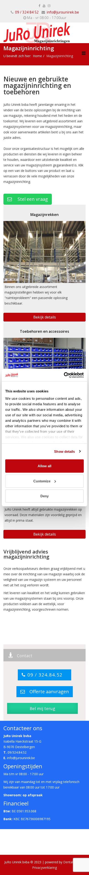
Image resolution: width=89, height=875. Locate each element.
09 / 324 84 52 (27, 12)
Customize (41, 481)
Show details (64, 451)
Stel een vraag (30, 199)
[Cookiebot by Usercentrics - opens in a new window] (64, 375)
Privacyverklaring (44, 867)
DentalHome (72, 862)
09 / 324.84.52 (46, 675)
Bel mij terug (42, 708)
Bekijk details (44, 317)
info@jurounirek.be (63, 12)
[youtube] (44, 5)
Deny (44, 496)
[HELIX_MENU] (84, 53)
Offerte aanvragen (47, 691)
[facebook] (39, 5)
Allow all (44, 466)
